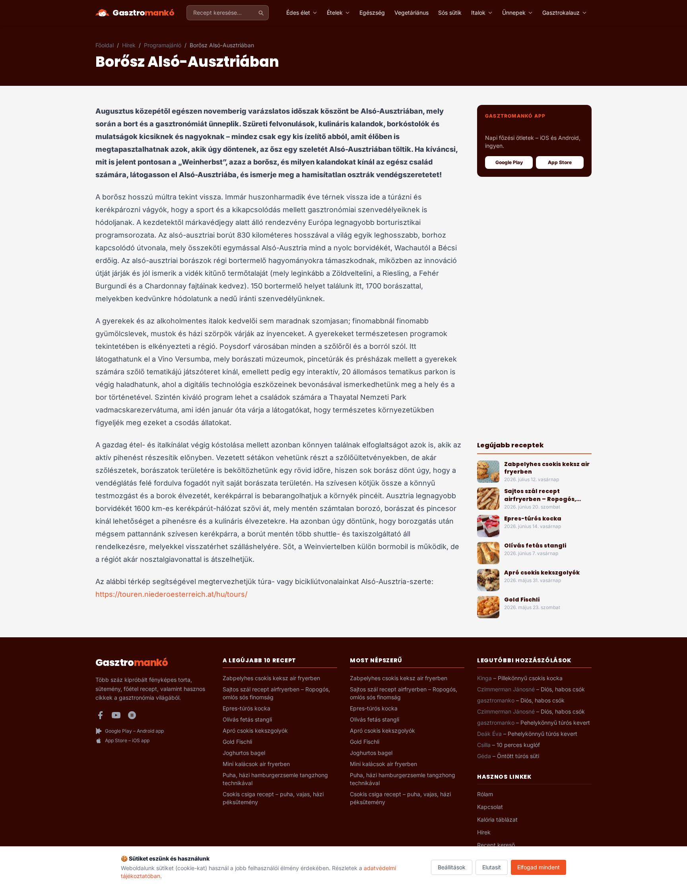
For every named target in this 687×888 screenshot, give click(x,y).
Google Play (509, 162)
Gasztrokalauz (561, 12)
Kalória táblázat (497, 819)
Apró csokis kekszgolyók (542, 573)
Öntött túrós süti (518, 756)
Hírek (129, 45)
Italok (478, 12)
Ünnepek (514, 12)
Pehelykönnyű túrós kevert (555, 722)
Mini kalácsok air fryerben (256, 763)
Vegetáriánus (411, 12)
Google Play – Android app (134, 731)
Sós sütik (450, 12)
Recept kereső (496, 845)
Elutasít (491, 867)
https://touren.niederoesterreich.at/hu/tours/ (171, 594)
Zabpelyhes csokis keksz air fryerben (547, 468)
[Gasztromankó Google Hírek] (132, 715)
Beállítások (452, 867)
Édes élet (298, 12)
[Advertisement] (534, 309)
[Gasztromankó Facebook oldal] (100, 715)
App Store (560, 162)
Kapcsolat (490, 806)
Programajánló (162, 45)
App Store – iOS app (127, 740)
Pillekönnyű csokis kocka (530, 678)
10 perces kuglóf (518, 744)
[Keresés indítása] (261, 12)
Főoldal (104, 45)
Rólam (485, 794)
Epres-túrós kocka (532, 518)
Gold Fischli (522, 600)
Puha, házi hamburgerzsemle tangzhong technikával (275, 779)
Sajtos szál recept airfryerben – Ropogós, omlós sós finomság (540, 499)
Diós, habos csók (563, 689)
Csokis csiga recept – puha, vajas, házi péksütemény (273, 798)
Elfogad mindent (538, 867)
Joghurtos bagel (244, 752)
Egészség (372, 12)
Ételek (335, 12)
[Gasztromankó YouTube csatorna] (116, 715)
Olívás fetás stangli (535, 545)
